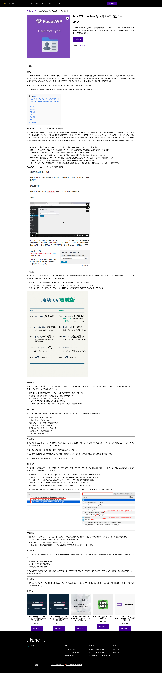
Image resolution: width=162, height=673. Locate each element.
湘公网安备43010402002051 (74, 665)
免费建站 (111, 3)
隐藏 (34, 96)
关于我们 (116, 649)
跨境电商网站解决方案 (96, 653)
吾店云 (11, 4)
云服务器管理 (69, 656)
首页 (28, 11)
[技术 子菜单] (45, 3)
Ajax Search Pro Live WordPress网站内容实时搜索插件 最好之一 (37, 618)
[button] (67, 18)
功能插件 (34, 11)
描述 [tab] (30, 66)
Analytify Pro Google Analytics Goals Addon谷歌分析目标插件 (81, 618)
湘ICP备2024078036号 (57, 665)
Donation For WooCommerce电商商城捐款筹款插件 (125, 618)
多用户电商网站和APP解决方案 (99, 656)
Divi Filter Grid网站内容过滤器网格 (103, 617)
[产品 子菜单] (34, 3)
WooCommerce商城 (72, 653)
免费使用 (78, 39)
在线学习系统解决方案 (96, 649)
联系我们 (116, 653)
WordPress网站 (70, 649)
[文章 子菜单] (50, 3)
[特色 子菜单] (39, 3)
